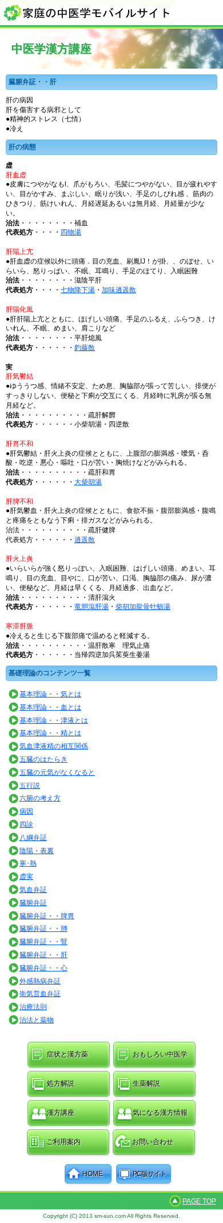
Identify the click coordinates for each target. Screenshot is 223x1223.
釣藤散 (84, 348)
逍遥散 (84, 540)
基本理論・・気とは (50, 694)
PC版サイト (149, 1174)
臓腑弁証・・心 (43, 968)
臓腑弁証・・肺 (43, 929)
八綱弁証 (33, 838)
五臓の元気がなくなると (57, 772)
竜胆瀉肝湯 (91, 607)
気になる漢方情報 (160, 1113)
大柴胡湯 (88, 482)
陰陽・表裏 (36, 851)
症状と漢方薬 (67, 1054)
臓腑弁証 (33, 903)
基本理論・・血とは (50, 707)
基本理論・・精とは (50, 733)
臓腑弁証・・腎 (43, 942)
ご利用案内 (63, 1142)
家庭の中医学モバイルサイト (111, 12)
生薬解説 (146, 1083)
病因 (26, 811)
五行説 (29, 786)
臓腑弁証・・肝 (43, 955)
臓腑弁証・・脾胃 (46, 916)
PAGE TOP (199, 1201)
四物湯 (71, 232)
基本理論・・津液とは (53, 720)
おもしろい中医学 (160, 1054)
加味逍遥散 (119, 290)
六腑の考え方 (40, 798)
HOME (92, 1174)
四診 (26, 824)
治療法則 (33, 1007)
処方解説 (60, 1083)
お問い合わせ (152, 1142)
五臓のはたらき (43, 759)
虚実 (26, 877)
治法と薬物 (36, 1020)
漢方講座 (60, 1113)
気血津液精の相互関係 (53, 746)
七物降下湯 (78, 290)
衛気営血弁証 (40, 994)
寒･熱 (28, 863)
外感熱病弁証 (40, 981)
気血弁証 (33, 890)
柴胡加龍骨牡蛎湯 (143, 607)
